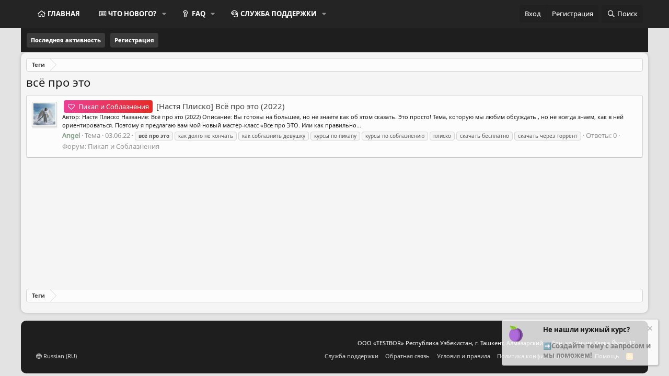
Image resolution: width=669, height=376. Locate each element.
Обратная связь (407, 356)
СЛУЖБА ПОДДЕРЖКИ (278, 13)
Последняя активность (66, 40)
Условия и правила (463, 356)
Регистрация (134, 40)
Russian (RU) (59, 356)
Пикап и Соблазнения (123, 146)
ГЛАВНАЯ (64, 13)
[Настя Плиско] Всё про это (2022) (181, 106)
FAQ (198, 13)
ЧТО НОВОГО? (132, 13)
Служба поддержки (351, 356)
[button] (164, 13)
